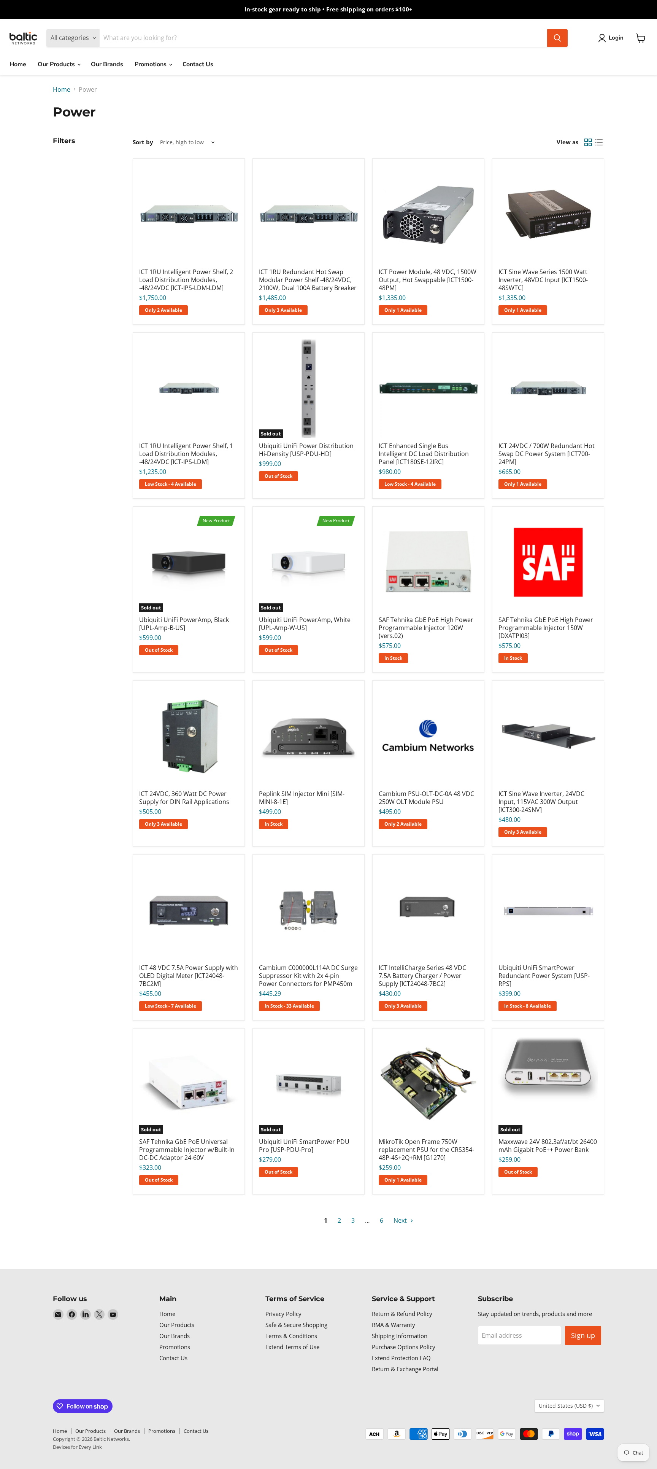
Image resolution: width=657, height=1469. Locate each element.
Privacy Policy (283, 1313)
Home (18, 64)
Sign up (583, 1335)
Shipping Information (399, 1336)
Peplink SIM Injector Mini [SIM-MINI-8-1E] (301, 798)
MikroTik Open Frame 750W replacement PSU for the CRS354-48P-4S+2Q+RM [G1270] (426, 1149)
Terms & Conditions (291, 1336)
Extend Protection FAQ (401, 1358)
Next (401, 1220)
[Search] (557, 38)
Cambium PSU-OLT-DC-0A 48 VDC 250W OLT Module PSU (426, 798)
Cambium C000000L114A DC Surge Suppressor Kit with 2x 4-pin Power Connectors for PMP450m (308, 975)
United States (566, 1405)
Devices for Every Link (77, 1446)
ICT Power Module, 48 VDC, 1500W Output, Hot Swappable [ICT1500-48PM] (427, 280)
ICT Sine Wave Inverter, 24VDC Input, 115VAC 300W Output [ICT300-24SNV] (541, 802)
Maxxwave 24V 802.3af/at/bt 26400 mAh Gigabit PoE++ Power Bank (547, 1145)
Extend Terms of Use (292, 1347)
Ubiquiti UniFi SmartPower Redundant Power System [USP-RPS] (544, 975)
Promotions (151, 64)
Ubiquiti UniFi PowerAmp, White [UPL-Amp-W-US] (305, 624)
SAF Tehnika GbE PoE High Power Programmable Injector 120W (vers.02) (426, 628)
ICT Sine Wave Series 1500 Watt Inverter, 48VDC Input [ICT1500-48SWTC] (543, 280)
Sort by (143, 142)
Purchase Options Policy (403, 1347)
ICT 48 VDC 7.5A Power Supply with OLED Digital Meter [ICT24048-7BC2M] (188, 975)
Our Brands (107, 64)
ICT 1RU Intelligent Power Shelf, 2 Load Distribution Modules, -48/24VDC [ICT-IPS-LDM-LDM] (186, 280)
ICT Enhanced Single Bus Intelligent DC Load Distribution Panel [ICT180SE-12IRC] (424, 454)
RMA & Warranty (393, 1325)
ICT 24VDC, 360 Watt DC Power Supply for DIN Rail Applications (184, 798)
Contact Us (197, 64)
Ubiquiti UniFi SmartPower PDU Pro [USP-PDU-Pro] (304, 1145)
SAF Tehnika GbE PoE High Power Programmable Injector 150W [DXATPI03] (545, 628)
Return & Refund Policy (402, 1313)
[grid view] (588, 142)
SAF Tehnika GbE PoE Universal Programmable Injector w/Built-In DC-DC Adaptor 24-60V (187, 1149)
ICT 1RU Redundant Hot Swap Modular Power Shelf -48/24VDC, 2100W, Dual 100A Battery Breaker (308, 280)
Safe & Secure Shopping (296, 1325)
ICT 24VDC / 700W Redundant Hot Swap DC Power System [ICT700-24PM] (546, 454)
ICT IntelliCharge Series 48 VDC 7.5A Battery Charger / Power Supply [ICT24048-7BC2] (422, 975)
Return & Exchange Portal (405, 1369)
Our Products (57, 64)
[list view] (599, 142)
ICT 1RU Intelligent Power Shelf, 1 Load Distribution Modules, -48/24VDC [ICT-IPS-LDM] (186, 454)
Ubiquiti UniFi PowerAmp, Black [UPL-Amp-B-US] (184, 624)
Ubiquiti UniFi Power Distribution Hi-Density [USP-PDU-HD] (306, 450)
